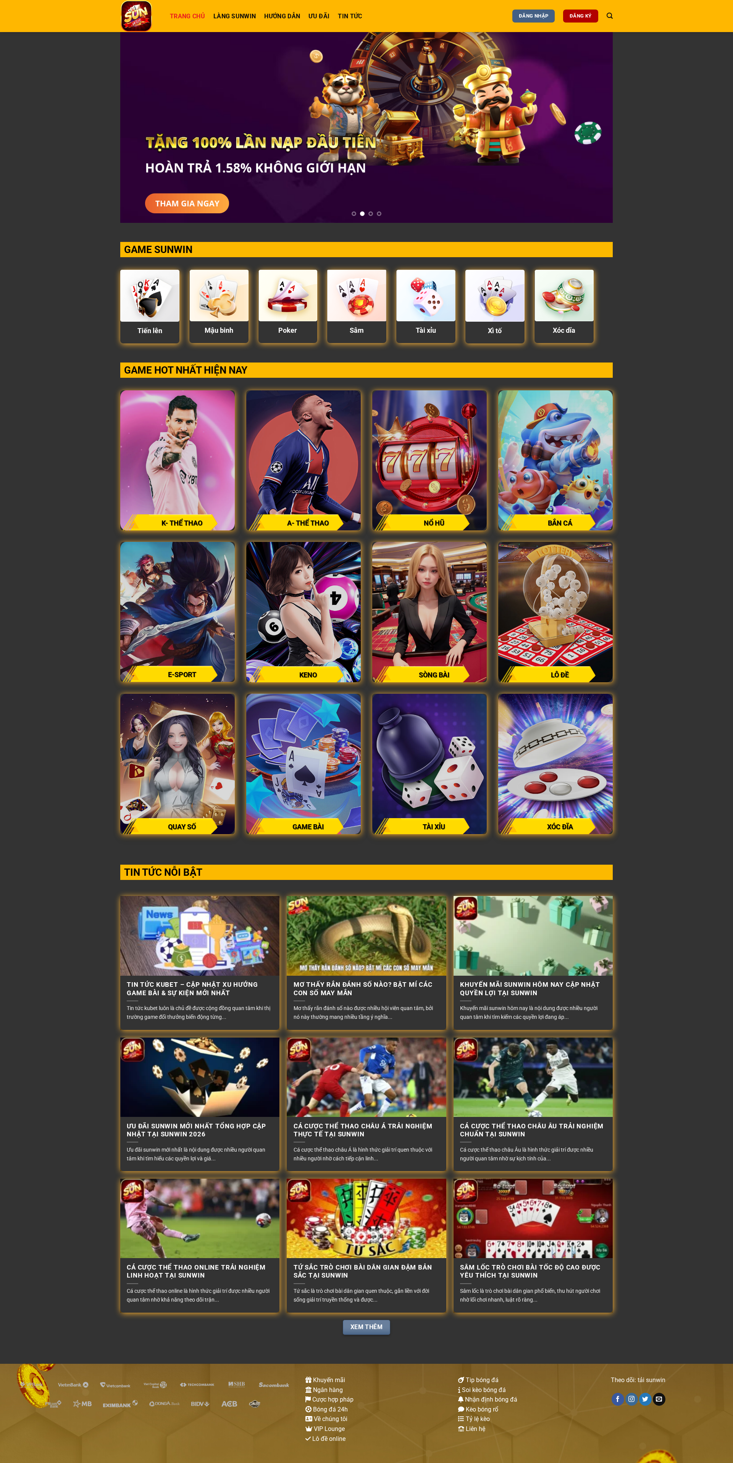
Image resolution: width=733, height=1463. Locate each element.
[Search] (610, 15)
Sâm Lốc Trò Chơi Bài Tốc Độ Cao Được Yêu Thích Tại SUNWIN (530, 1271)
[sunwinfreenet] (139, 16)
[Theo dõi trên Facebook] (618, 1399)
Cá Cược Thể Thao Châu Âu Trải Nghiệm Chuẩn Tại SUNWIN (532, 1130)
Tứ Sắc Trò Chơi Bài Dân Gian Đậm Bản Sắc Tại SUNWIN (363, 1271)
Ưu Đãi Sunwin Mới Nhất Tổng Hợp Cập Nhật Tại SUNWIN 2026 (196, 1130)
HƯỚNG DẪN (282, 16)
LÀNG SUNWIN (234, 16)
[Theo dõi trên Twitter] (645, 1399)
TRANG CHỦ (187, 16)
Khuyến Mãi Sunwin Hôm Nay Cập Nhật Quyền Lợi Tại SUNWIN (530, 989)
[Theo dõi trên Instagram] (631, 1399)
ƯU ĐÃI (318, 16)
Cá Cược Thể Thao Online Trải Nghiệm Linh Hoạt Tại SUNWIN (196, 1271)
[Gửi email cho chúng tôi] (659, 1399)
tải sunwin (651, 1380)
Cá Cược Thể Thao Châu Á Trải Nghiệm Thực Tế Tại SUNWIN (363, 1130)
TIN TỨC (350, 16)
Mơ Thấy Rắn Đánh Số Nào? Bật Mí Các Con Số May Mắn (363, 989)
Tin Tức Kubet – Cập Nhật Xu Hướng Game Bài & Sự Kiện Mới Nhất (192, 989)
